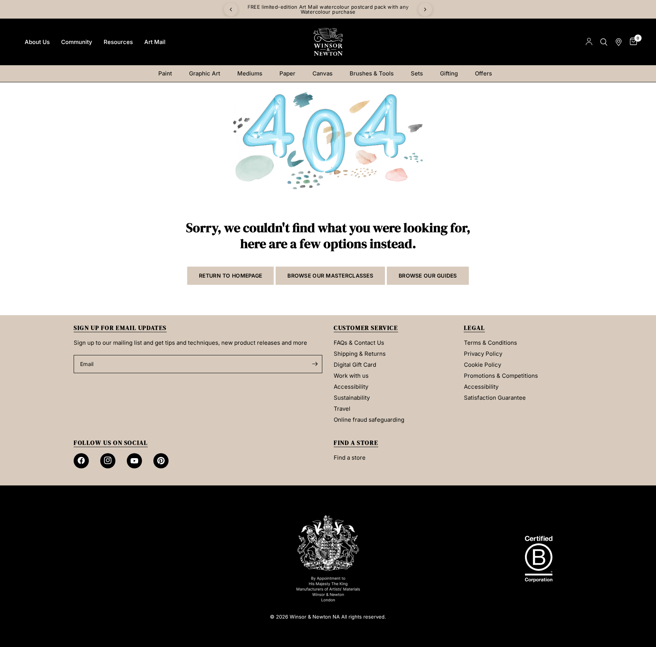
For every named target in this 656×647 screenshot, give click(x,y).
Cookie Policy (482, 364)
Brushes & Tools (372, 73)
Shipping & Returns (360, 353)
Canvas (322, 73)
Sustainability (352, 397)
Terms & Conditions (490, 342)
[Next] (425, 9)
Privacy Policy (483, 353)
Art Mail (155, 42)
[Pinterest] (161, 460)
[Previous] (231, 9)
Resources (118, 42)
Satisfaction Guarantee (495, 397)
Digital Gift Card (355, 364)
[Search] (603, 41)
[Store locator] (618, 41)
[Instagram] (107, 460)
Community (76, 42)
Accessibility (351, 386)
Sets (417, 73)
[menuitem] (37, 42)
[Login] (589, 41)
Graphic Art (204, 73)
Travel (342, 408)
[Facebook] (81, 460)
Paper (287, 73)
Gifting (449, 73)
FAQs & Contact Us (359, 342)
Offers (483, 73)
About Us (37, 42)
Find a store (350, 457)
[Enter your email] (314, 364)
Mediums (249, 73)
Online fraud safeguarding (369, 419)
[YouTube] (134, 460)
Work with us (351, 375)
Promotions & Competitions (501, 375)
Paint (165, 73)
